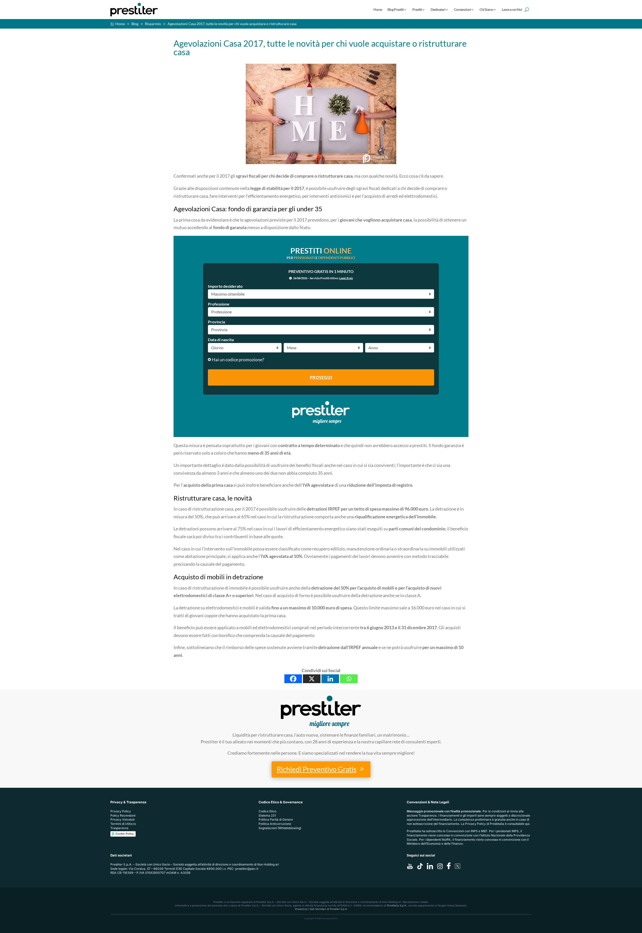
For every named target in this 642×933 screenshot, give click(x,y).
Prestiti (417, 9)
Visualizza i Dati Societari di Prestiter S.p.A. (321, 908)
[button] (321, 359)
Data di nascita (221, 339)
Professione (219, 304)
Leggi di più (346, 278)
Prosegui (321, 377)
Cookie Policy (124, 833)
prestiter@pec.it (246, 869)
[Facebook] (293, 678)
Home (377, 9)
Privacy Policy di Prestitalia (484, 824)
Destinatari (438, 9)
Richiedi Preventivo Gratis (316, 769)
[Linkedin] (330, 678)
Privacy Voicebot (122, 819)
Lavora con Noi (512, 9)
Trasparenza (119, 828)
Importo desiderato (226, 286)
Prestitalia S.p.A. (397, 905)
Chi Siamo (486, 9)
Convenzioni (462, 9)
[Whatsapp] (349, 678)
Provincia (217, 321)
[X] (311, 678)
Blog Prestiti (395, 9)
